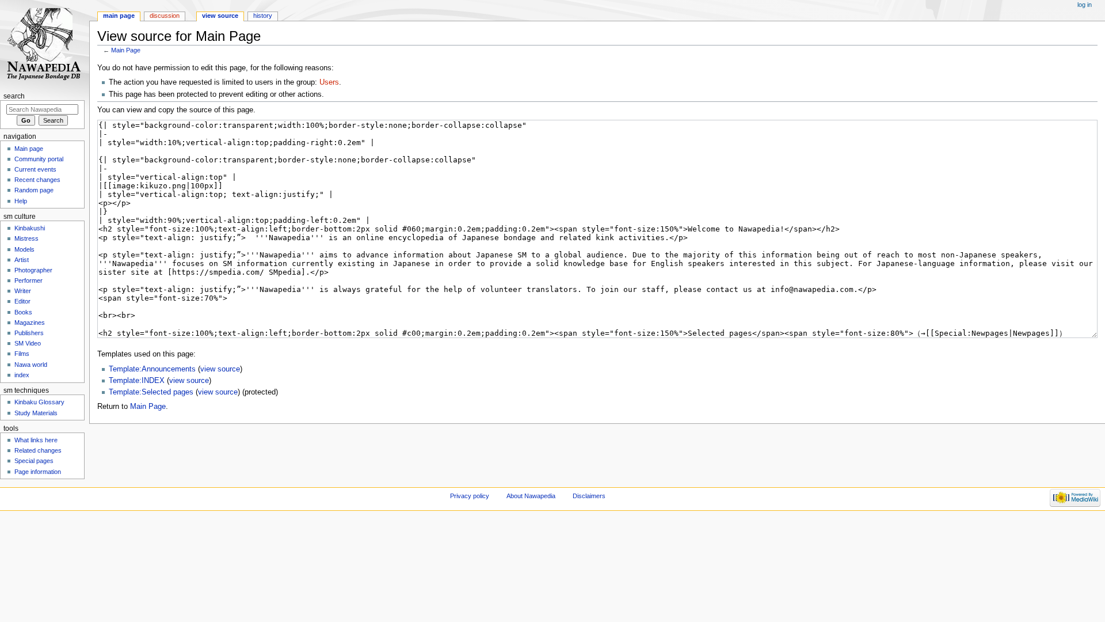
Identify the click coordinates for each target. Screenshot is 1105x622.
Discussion (165, 15)
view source (220, 369)
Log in (1084, 4)
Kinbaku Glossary (39, 402)
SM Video (27, 343)
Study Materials (36, 412)
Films (21, 353)
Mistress (26, 238)
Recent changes (37, 179)
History (262, 15)
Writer (22, 290)
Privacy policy (469, 495)
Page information (37, 471)
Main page (119, 15)
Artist (21, 259)
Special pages (34, 460)
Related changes (38, 450)
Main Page (125, 50)
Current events (35, 169)
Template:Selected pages (151, 392)
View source (220, 15)
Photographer (33, 270)
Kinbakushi (29, 228)
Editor (22, 301)
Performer (28, 280)
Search (14, 96)
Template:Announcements (152, 369)
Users (329, 82)
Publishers (29, 332)
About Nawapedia (530, 495)
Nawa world (30, 364)
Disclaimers (589, 495)
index (21, 374)
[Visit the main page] (44, 44)
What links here (36, 440)
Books (23, 312)
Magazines (29, 322)
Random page (34, 190)
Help (20, 201)
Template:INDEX (137, 381)
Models (24, 249)
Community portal (38, 159)
